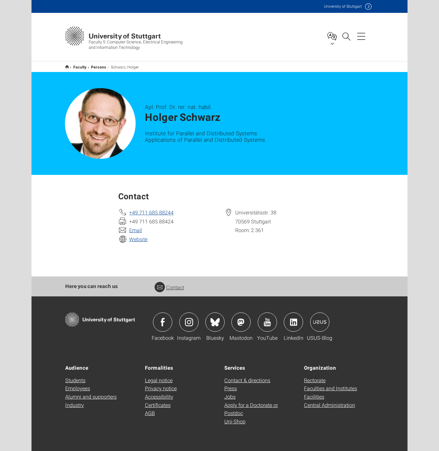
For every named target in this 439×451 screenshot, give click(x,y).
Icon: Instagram (189, 322)
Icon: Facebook (162, 322)
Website (138, 239)
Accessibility (159, 396)
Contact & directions (247, 380)
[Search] (346, 36)
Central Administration (329, 404)
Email (135, 230)
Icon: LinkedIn (293, 322)
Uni (343, 6)
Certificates (158, 404)
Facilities (314, 396)
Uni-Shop (235, 421)
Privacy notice (161, 388)
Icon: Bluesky (215, 322)
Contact (175, 287)
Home (67, 66)
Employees (77, 388)
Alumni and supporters (91, 396)
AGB (150, 413)
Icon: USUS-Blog (319, 322)
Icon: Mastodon (241, 322)
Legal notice (159, 380)
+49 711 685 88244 (151, 212)
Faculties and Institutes (330, 388)
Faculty (79, 66)
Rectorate (315, 380)
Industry (74, 404)
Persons (98, 66)
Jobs (230, 396)
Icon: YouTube (267, 322)
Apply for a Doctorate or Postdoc (251, 409)
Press (230, 388)
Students (75, 380)
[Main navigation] (361, 36)
